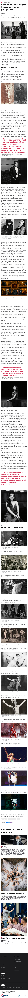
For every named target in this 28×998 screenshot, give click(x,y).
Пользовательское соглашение (6, 987)
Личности (4, 846)
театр (15, 818)
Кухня (2, 969)
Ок (23, 991)
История (3, 967)
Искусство (16, 965)
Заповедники (17, 959)
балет (6, 818)
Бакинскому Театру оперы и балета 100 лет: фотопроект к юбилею (12, 894)
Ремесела (3, 965)
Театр (9, 2)
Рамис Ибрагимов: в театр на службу (12, 848)
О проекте (3, 975)
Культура (4, 2)
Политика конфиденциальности (17, 987)
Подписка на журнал (6, 978)
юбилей (18, 818)
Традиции (4, 964)
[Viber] (11, 822)
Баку (3, 818)
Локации (16, 956)
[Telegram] (9, 822)
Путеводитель (17, 961)
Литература (16, 970)
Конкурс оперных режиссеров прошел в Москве (13, 939)
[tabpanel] (14, 229)
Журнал (3, 973)
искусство (10, 818)
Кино (15, 967)
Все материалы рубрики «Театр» (14, 949)
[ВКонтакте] (7, 822)
